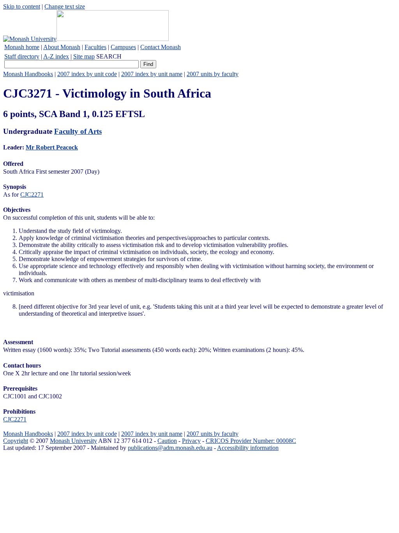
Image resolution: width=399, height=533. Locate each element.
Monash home (21, 47)
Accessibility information (248, 447)
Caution (167, 440)
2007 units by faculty (212, 74)
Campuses (123, 47)
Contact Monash (160, 47)
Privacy (191, 440)
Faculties (95, 47)
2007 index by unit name (151, 74)
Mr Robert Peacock (52, 147)
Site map (84, 56)
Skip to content (21, 6)
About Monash (61, 47)
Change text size (64, 6)
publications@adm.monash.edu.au (170, 447)
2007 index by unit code (87, 74)
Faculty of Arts (78, 131)
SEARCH (109, 56)
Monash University (73, 440)
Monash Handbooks (28, 74)
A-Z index (56, 56)
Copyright (15, 440)
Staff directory (21, 56)
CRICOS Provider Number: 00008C (251, 440)
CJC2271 (32, 194)
